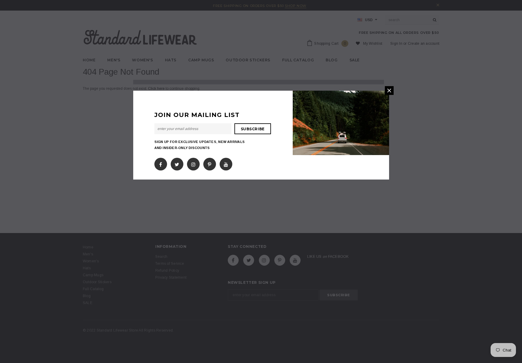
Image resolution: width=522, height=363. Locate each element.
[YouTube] (226, 163)
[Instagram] (193, 163)
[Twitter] (177, 163)
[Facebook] (160, 163)
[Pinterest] (209, 163)
